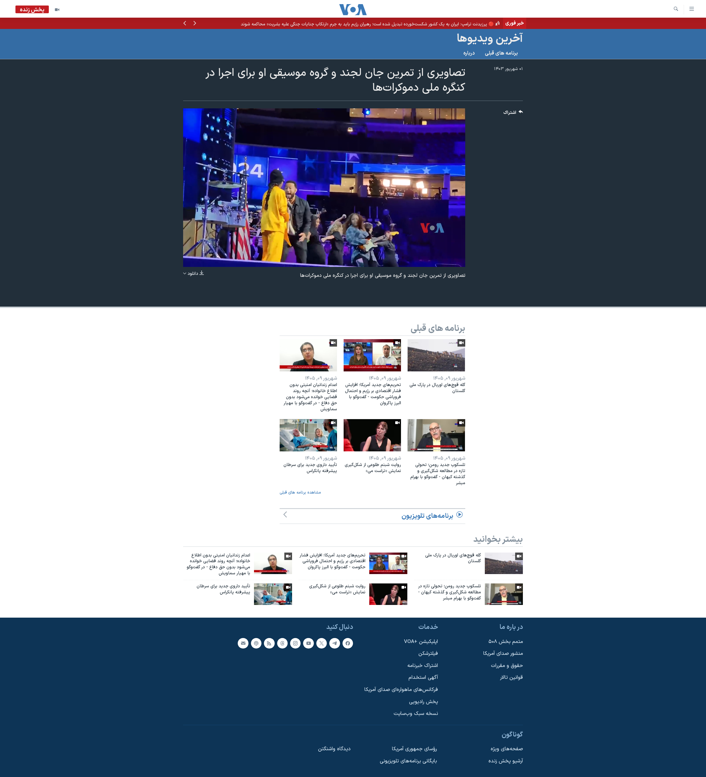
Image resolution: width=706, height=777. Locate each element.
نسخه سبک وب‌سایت (416, 713)
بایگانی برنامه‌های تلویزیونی (408, 761)
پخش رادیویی (423, 701)
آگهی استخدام (423, 677)
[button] (195, 24)
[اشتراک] (243, 643)
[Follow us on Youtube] (308, 643)
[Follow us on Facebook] (348, 643)
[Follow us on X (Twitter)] (321, 643)
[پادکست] (256, 643)
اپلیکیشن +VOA (421, 641)
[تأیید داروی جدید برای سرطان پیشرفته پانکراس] (308, 435)
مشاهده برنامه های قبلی (300, 492)
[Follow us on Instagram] (295, 643)
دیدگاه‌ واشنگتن (334, 749)
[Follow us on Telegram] (334, 643)
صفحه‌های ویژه (507, 749)
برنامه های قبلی (501, 53)
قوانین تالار (511, 677)
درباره (469, 53)
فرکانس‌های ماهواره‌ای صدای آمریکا (401, 689)
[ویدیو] (57, 10)
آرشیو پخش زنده (505, 761)
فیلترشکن (428, 653)
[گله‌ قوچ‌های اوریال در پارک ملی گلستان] (436, 355)
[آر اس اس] (269, 643)
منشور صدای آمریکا (503, 653)
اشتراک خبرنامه (422, 665)
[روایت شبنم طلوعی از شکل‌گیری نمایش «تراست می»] (372, 435)
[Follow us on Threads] (282, 643)
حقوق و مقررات (507, 665)
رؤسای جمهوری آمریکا (414, 749)
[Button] (513, 114)
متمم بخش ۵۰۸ (505, 641)
